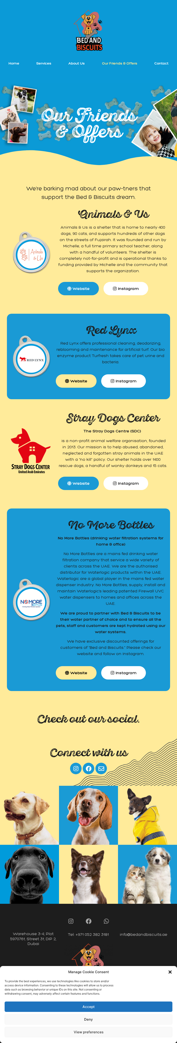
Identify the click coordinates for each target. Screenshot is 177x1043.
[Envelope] (101, 768)
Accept (89, 1007)
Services (43, 63)
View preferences (88, 1032)
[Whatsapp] (106, 921)
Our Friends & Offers (119, 63)
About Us (76, 63)
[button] (170, 972)
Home (14, 63)
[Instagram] (76, 768)
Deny (88, 1019)
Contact (161, 63)
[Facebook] (88, 768)
